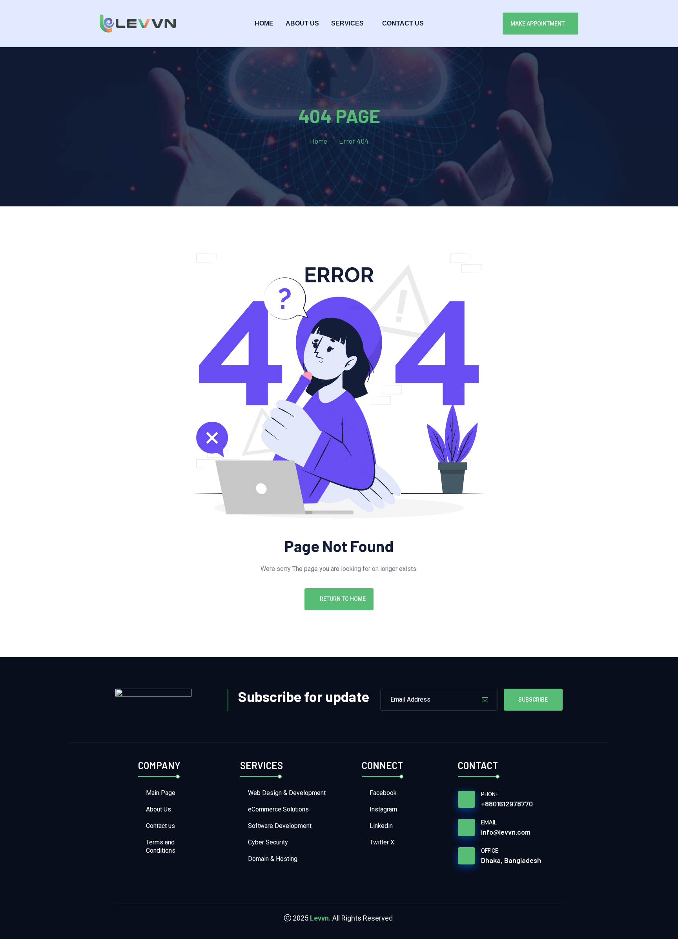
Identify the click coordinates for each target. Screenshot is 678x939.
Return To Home (343, 599)
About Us (302, 23)
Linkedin (381, 826)
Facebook (383, 793)
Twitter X (382, 842)
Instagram (383, 809)
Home (264, 23)
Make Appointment (537, 23)
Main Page (160, 793)
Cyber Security (268, 842)
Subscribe (533, 700)
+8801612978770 (507, 803)
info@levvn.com (505, 832)
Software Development (280, 826)
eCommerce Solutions (278, 809)
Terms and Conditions (160, 846)
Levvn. (320, 918)
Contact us (403, 23)
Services (347, 23)
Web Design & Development (287, 793)
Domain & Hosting (272, 858)
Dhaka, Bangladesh (511, 860)
